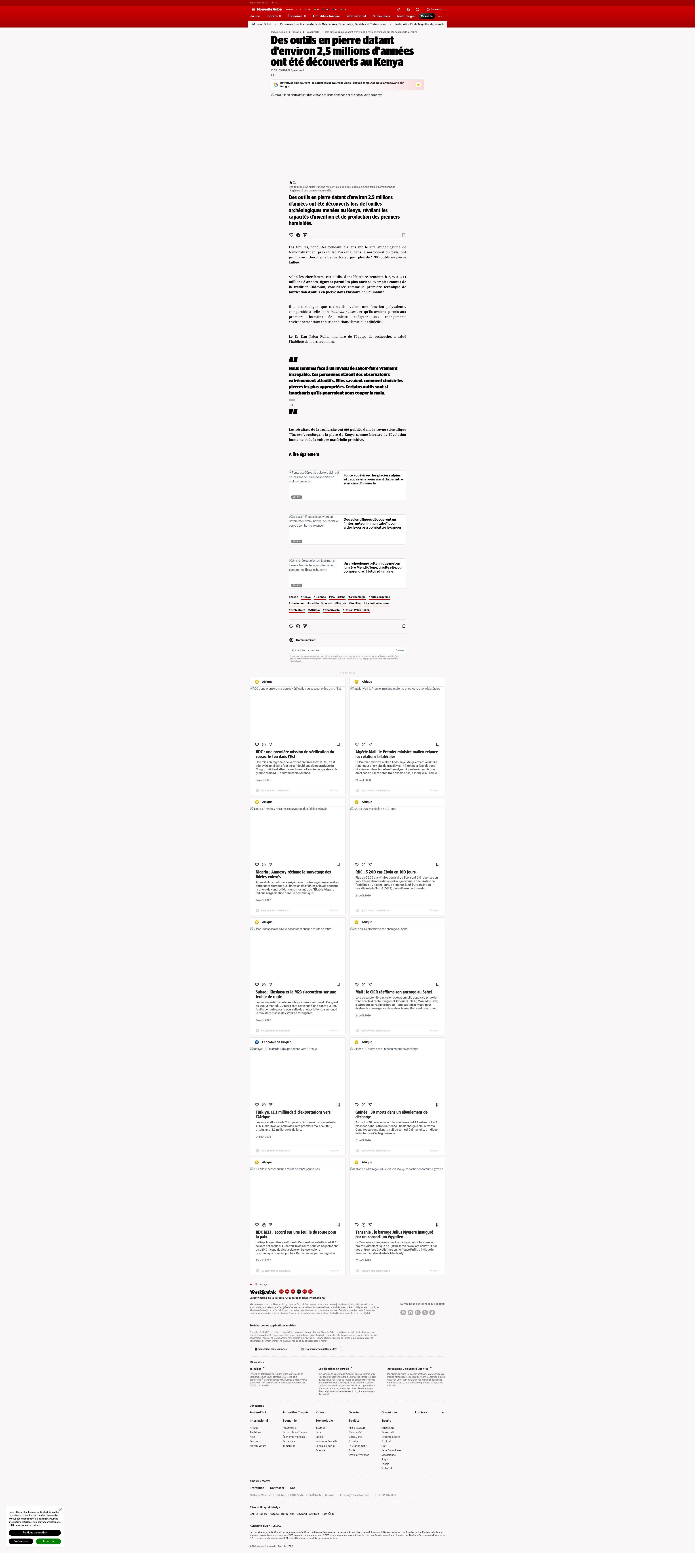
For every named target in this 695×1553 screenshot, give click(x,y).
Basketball (388, 1432)
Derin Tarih (288, 1514)
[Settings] (439, 16)
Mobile (320, 1436)
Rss (292, 1488)
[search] (399, 9)
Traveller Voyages (359, 1455)
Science (321, 597)
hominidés (297, 603)
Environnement (358, 1446)
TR (281, 1291)
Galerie (354, 1412)
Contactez (277, 1488)
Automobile (289, 1427)
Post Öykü (328, 1514)
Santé (352, 1450)
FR (299, 1291)
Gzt (252, 1514)
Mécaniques (389, 1455)
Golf (384, 1446)
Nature (341, 603)
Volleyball (387, 1468)
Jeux (318, 1432)
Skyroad (302, 1514)
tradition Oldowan (320, 603)
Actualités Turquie (296, 1412)
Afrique (315, 610)
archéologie (358, 597)
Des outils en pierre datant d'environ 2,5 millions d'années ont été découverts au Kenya (371, 32)
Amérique (255, 1432)
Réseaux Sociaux (325, 1446)
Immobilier (289, 1446)
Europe (254, 1441)
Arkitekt (314, 1514)
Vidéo (320, 1412)
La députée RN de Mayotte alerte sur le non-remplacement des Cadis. (350, 24)
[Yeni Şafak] (264, 1292)
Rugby (385, 1459)
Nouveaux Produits (326, 1441)
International (259, 1420)
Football (386, 1441)
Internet (320, 1427)
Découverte (313, 32)
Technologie (324, 1420)
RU (304, 1291)
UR (310, 1291)
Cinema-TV (355, 1432)
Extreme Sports (391, 1436)
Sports (386, 1420)
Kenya (307, 597)
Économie (290, 1420)
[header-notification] (408, 9)
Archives (420, 1412)
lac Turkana (338, 597)
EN (287, 1291)
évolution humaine (377, 603)
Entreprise (289, 1441)
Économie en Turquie (295, 1432)
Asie (252, 1436)
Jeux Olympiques (391, 1450)
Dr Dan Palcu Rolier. (357, 610)
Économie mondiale (294, 1436)
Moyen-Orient (258, 1446)
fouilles (356, 603)
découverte (332, 610)
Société (296, 32)
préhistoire (298, 610)
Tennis (385, 1464)
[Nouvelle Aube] (269, 9)
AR (293, 1291)
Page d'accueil (279, 32)
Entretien (354, 1441)
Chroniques (389, 1412)
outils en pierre (380, 597)
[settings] (417, 9)
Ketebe (274, 1514)
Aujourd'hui (258, 1412)
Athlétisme (388, 1427)
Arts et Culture (357, 1427)
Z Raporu (262, 1514)
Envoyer (400, 650)
